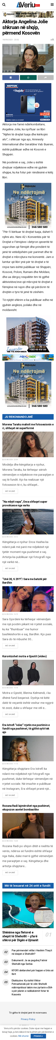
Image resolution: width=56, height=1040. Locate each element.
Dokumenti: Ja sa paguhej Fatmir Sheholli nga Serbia (29, 962)
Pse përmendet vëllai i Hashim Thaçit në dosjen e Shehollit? (32, 952)
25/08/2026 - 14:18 (11, 688)
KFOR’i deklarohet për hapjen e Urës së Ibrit (33, 972)
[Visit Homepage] (28, 5)
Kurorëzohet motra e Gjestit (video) (24, 656)
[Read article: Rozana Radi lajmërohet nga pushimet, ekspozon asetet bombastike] (28, 826)
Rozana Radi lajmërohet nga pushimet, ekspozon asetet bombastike (26, 808)
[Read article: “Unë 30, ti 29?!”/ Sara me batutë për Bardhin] (28, 599)
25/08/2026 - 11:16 (11, 764)
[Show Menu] (52, 4)
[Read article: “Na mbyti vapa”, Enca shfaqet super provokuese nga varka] (28, 521)
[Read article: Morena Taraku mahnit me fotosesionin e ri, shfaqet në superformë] (28, 444)
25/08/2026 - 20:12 (11, 537)
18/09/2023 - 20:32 (10, 39)
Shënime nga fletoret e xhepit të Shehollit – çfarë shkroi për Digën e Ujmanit (20, 936)
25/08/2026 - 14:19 (11, 614)
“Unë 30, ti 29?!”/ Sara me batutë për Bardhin (24, 581)
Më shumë (11, 491)
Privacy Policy (28, 1019)
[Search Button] (3, 4)
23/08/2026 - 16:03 (11, 841)
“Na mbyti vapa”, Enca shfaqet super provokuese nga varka (24, 503)
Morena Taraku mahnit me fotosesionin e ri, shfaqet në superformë (28, 426)
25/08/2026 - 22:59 (11, 460)
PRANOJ (38, 1036)
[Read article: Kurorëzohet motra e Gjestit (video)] (28, 672)
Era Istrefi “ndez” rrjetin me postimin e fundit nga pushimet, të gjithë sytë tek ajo (26, 728)
